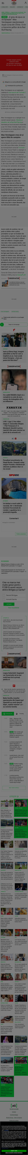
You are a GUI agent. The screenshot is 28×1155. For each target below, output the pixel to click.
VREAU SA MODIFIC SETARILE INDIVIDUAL (14, 1152)
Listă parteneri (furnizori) (5, 1148)
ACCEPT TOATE (14, 1150)
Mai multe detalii (6, 1130)
